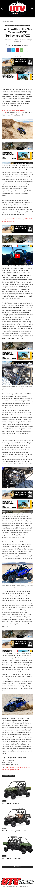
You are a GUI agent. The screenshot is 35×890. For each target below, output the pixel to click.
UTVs (7, 20)
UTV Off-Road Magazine (15, 45)
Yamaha (12, 20)
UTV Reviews (13, 25)
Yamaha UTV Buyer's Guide (23, 25)
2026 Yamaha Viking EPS (10, 803)
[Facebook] (9, 50)
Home (3, 20)
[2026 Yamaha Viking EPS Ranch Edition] (17, 818)
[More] (26, 50)
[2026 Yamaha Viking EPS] (17, 791)
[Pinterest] (17, 50)
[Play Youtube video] (17, 256)
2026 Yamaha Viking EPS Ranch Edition (15, 831)
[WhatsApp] (21, 50)
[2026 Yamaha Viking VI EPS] (17, 846)
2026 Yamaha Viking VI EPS (11, 858)
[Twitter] (13, 50)
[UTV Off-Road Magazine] (7, 45)
